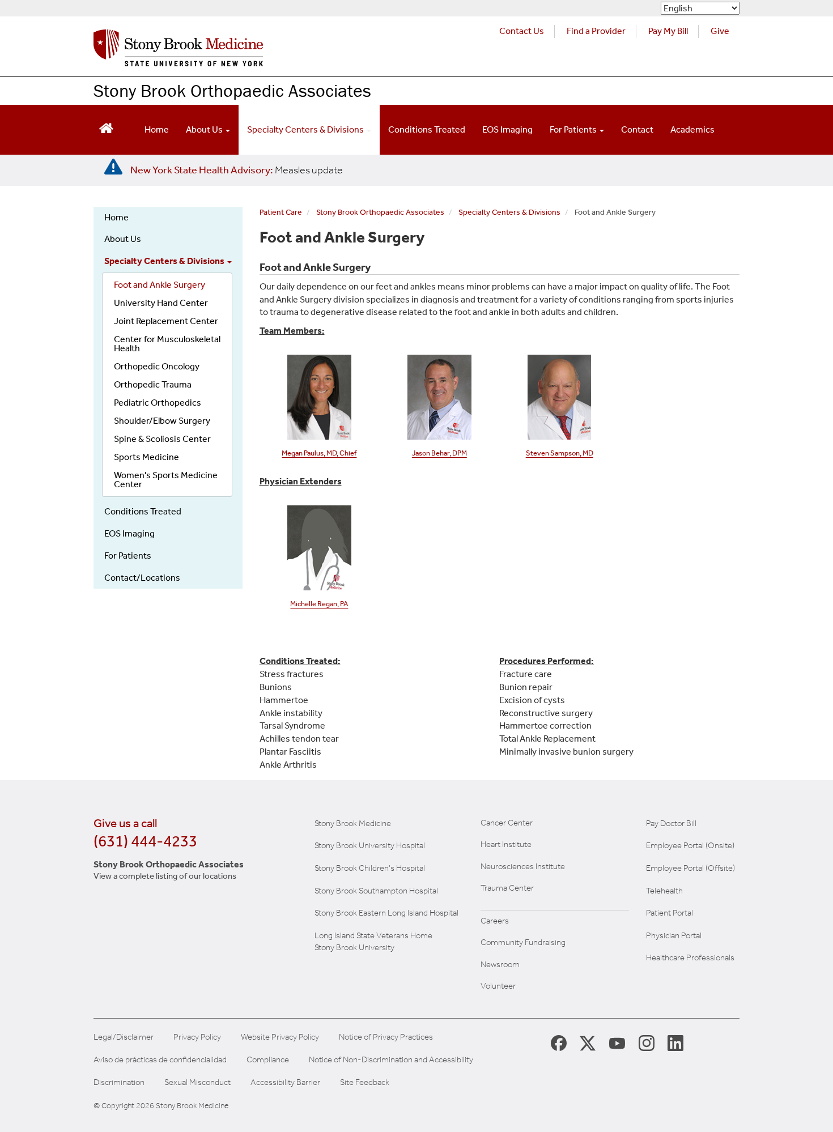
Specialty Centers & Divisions (306, 129)
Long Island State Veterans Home (373, 935)
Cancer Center (507, 823)
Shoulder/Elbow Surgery (162, 420)
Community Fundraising (523, 942)
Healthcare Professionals (690, 957)
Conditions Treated (426, 129)
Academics (692, 129)
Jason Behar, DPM (439, 453)
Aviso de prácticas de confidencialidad (160, 1060)
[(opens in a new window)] (559, 396)
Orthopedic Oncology (156, 366)
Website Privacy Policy (280, 1037)
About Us (205, 129)
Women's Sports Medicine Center (166, 480)
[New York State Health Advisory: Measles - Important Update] (113, 167)
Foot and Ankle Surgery (159, 284)
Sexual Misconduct (197, 1082)
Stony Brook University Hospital (369, 845)
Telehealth (664, 891)
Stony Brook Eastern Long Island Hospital (386, 913)
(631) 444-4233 (145, 841)
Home (156, 129)
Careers (495, 921)
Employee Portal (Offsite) (690, 868)
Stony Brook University (354, 947)
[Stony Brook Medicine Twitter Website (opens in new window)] (617, 1042)
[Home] (178, 50)
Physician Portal (674, 935)
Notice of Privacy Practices (386, 1037)
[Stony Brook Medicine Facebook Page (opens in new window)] (558, 1042)
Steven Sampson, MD (559, 453)
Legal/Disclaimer (124, 1037)
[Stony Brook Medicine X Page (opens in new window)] (587, 1042)
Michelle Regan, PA (319, 603)
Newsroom (500, 964)
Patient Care (281, 212)
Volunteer (498, 986)
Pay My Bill (668, 30)
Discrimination (119, 1082)
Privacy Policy (197, 1037)
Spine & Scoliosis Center (162, 438)
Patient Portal (669, 913)
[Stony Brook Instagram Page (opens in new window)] (646, 1042)
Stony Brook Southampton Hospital (376, 891)
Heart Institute (506, 844)
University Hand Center (161, 302)
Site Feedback (364, 1082)
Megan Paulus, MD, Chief (319, 453)
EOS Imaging (507, 129)
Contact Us (521, 30)
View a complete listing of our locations (165, 876)
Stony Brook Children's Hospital (369, 868)
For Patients (574, 129)
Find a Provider (596, 30)
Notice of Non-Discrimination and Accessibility (391, 1060)
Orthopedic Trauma (153, 384)
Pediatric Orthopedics (157, 402)
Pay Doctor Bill (671, 823)
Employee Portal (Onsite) (690, 845)
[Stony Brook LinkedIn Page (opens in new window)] (675, 1042)
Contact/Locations (142, 577)
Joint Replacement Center (166, 321)
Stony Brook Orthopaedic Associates (232, 90)
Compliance (267, 1060)
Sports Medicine (146, 457)
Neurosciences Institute (523, 866)
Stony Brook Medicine (352, 823)
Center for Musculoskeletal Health (167, 344)
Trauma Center (507, 888)
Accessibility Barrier (285, 1082)
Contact (637, 129)
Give (720, 30)
